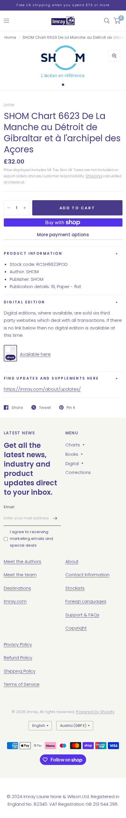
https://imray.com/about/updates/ (42, 389)
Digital (72, 463)
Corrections (78, 472)
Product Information (33, 253)
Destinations (17, 588)
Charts (72, 445)
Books (71, 454)
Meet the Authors (22, 561)
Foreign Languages (85, 601)
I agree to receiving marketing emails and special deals (31, 538)
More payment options (63, 235)
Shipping (94, 176)
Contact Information (87, 575)
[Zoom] (114, 56)
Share (17, 407)
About (72, 561)
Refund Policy (18, 657)
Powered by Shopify (95, 712)
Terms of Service (22, 684)
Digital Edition (24, 302)
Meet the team (20, 575)
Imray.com (15, 601)
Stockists (75, 588)
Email (9, 507)
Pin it (71, 407)
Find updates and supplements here (51, 378)
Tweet (45, 407)
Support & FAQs (82, 615)
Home (10, 37)
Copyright (76, 628)
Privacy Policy (18, 644)
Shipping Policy (19, 671)
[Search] (107, 21)
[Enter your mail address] (55, 518)
